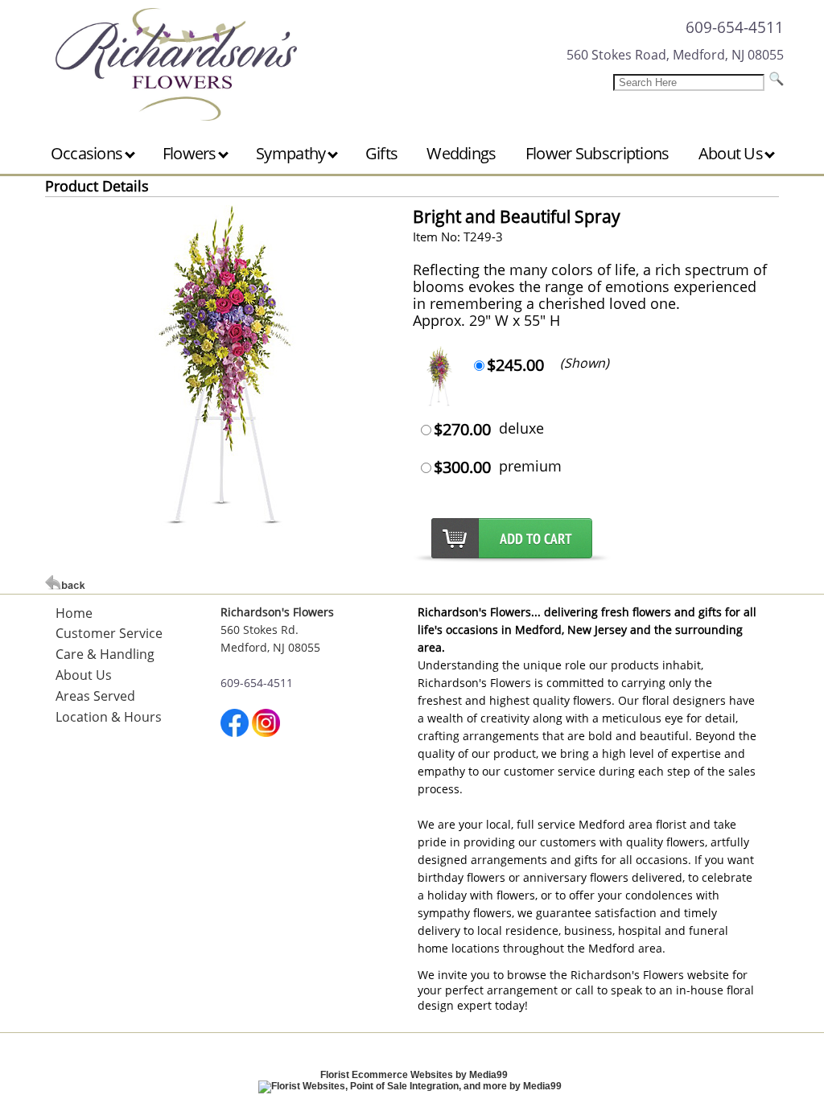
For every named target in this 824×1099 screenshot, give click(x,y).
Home (74, 613)
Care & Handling (105, 654)
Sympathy (292, 153)
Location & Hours (109, 717)
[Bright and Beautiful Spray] (225, 522)
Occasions (88, 153)
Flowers (191, 153)
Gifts (381, 153)
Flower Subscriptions (597, 153)
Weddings (461, 153)
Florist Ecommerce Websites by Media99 (414, 1074)
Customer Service (109, 633)
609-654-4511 (735, 27)
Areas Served (95, 696)
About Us (732, 153)
